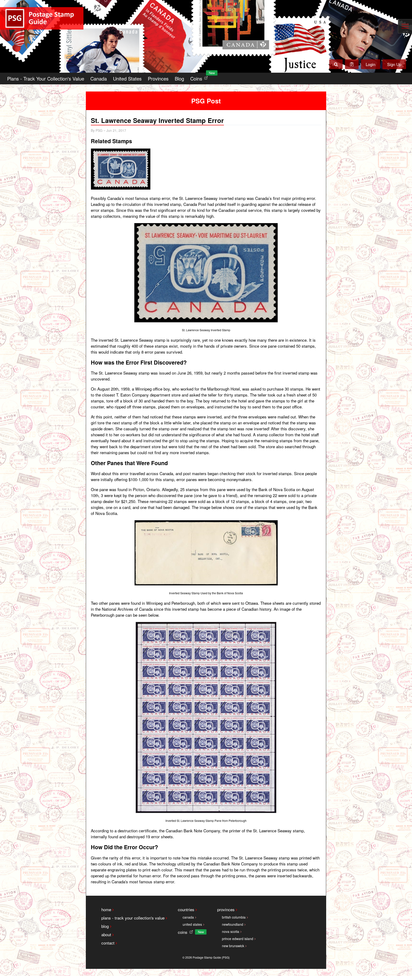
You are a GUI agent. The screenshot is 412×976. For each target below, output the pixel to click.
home (106, 909)
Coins (200, 77)
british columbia (234, 917)
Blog (179, 78)
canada (188, 917)
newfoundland (232, 924)
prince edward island (237, 938)
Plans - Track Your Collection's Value (45, 78)
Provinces (158, 78)
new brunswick (233, 945)
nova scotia (230, 931)
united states (192, 924)
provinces (226, 909)
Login (370, 64)
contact (107, 943)
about (106, 934)
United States (127, 78)
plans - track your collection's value (133, 918)
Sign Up (394, 64)
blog (105, 926)
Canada (98, 78)
